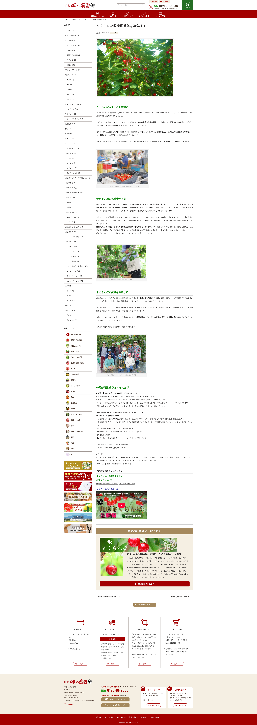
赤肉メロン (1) (72, 315)
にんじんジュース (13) (73, 104)
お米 (72, 426)
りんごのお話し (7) (73, 251)
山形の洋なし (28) (71, 212)
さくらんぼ (114, 33)
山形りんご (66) (70, 242)
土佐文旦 (74, 403)
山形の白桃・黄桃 (77, 363)
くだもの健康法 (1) (72, 35)
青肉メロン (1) (72, 320)
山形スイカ (75, 351)
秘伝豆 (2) (70, 99)
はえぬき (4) (71, 163)
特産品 (73, 448)
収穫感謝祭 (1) (70, 124)
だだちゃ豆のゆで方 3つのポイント (109, 596)
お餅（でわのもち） (78, 431)
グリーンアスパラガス (79, 414)
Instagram (70, 704)
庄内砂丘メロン (76, 346)
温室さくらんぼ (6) (73, 55)
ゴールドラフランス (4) (75, 119)
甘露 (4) (69, 89)
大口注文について (122, 717)
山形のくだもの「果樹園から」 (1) (77, 178)
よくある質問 (109, 717)
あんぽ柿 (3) (69, 30)
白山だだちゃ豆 (76, 357)
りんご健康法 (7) (73, 261)
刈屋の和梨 (75, 374)
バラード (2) (71, 222)
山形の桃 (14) (70, 197)
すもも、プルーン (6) (72, 70)
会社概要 (98, 717)
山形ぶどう (75, 380)
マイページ (165, 1)
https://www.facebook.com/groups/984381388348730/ (115, 484)
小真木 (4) (70, 80)
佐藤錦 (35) (71, 50)
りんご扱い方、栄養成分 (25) (77, 266)
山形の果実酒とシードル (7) (75, 192)
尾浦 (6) (69, 84)
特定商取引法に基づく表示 (139, 717)
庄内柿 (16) (69, 286)
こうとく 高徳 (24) (73, 246)
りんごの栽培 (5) (73, 256)
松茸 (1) (68, 305)
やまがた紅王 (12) (73, 45)
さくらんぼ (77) (70, 40)
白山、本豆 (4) (72, 94)
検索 (143, 5)
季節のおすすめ (76, 334)
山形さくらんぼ (76, 340)
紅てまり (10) (71, 60)
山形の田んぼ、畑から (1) (74, 227)
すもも (73, 369)
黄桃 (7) (69, 207)
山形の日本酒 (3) (71, 188)
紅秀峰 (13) (71, 65)
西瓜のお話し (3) (73, 148)
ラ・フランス (75, 386)
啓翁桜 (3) (68, 134)
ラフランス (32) (70, 114)
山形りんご (75, 391)
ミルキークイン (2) (73, 173)
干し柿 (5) (70, 291)
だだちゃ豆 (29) (70, 75)
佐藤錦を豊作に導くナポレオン (181, 596)
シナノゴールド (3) (73, 271)
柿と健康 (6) (71, 300)
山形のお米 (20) (70, 153)
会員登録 (154, 1)
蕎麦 (72, 437)
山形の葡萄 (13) (70, 232)
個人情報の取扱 (156, 717)
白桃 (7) (69, 202)
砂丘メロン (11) (70, 310)
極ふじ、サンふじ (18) (75, 281)
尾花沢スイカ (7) (71, 143)
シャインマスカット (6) (75, 237)
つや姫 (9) (70, 158)
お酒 (72, 443)
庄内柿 (73, 397)
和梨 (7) (68, 129)
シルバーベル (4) (73, 217)
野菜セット (75, 408)
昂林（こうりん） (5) (74, 276)
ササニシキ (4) (72, 168)
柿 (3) (69, 295)
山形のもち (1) (70, 183)
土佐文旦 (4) (69, 138)
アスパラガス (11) (71, 109)
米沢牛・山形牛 (76, 420)
